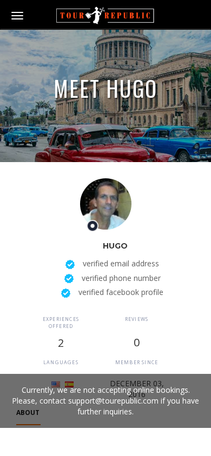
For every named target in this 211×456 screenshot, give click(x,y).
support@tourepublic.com (113, 400)
